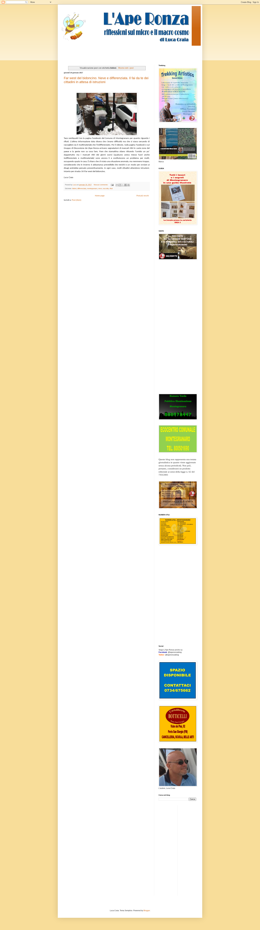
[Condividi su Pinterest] (128, 185)
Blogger (147, 910)
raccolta (106, 188)
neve (100, 188)
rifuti (111, 188)
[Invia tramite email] (117, 185)
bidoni (74, 188)
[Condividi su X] (122, 185)
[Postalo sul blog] (119, 185)
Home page (100, 196)
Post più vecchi (142, 196)
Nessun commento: (101, 185)
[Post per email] (112, 185)
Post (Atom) (76, 200)
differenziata (81, 188)
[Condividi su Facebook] (125, 185)
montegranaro (92, 188)
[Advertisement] (118, 52)
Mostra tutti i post (126, 68)
